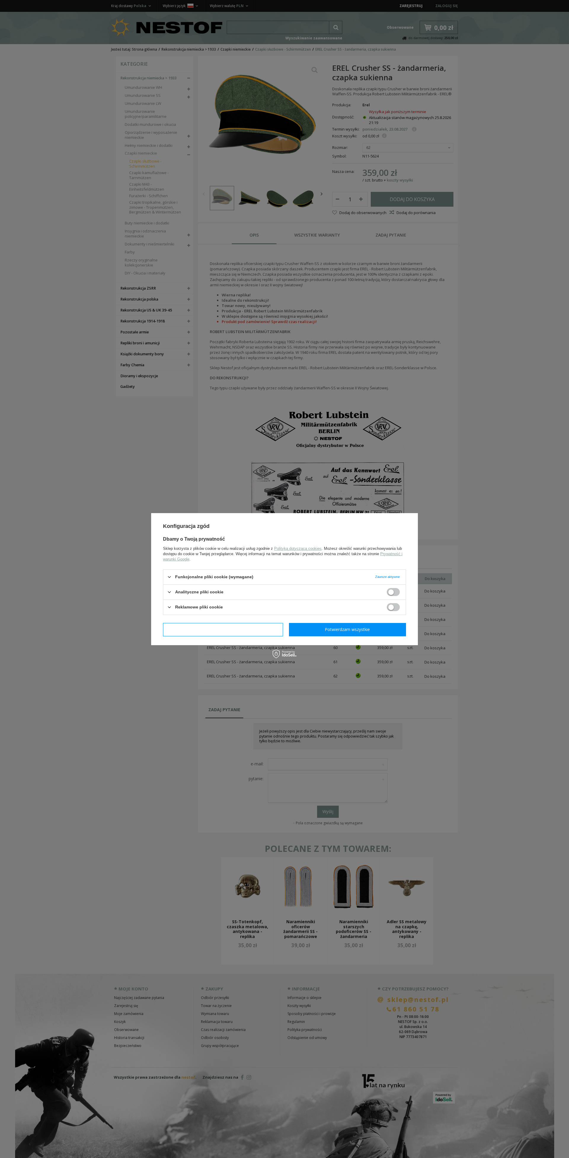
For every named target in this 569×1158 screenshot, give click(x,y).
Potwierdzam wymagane (223, 629)
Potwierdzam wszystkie (347, 629)
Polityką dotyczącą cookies (298, 548)
